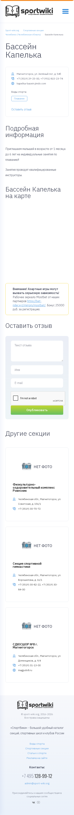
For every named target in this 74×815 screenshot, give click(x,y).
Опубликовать (37, 410)
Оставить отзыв (21, 109)
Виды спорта (37, 743)
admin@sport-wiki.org (37, 783)
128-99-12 (37, 775)
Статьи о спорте (37, 753)
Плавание (19, 98)
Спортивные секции (37, 748)
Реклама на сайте (37, 758)
